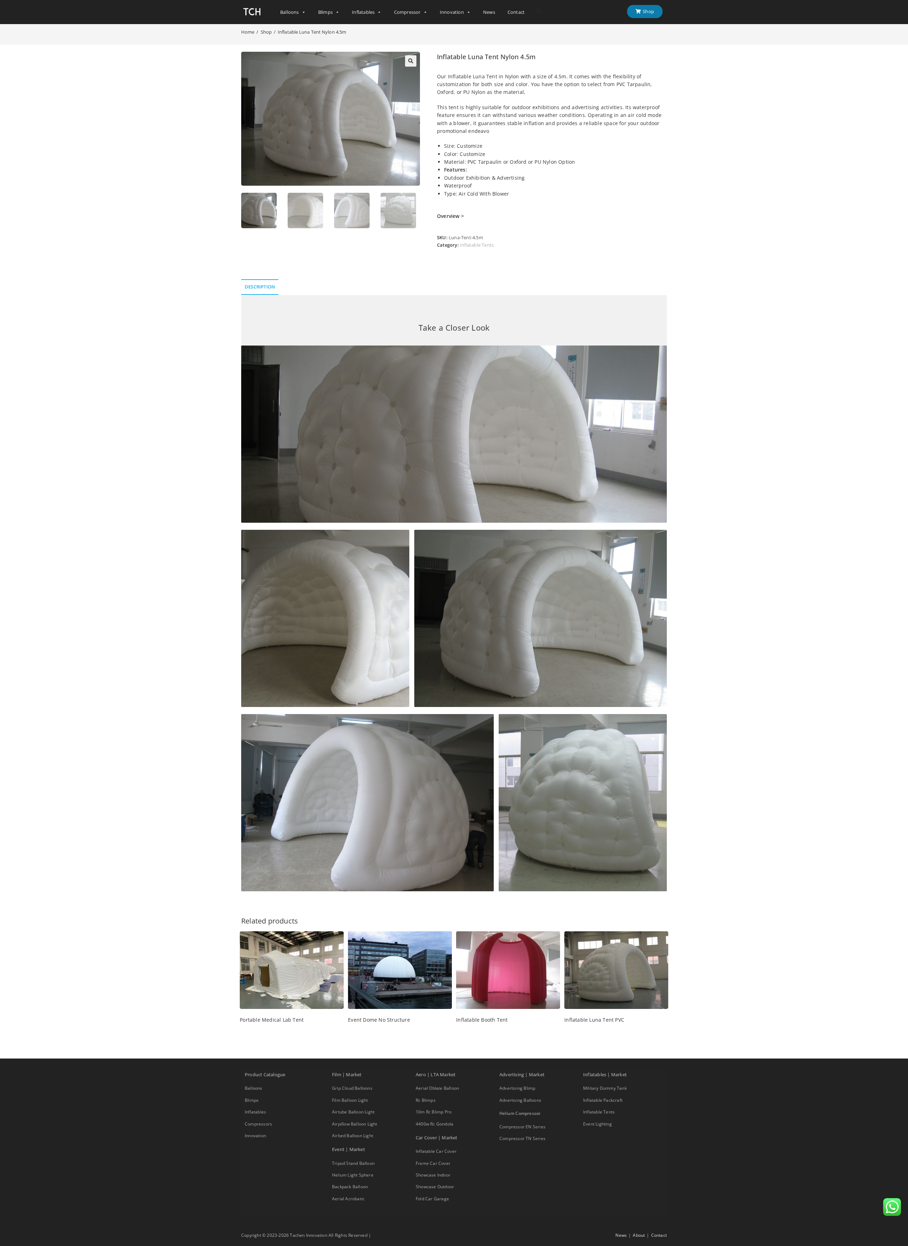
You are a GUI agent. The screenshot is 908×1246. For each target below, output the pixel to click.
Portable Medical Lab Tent (272, 1019)
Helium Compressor (520, 1113)
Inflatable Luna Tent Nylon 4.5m (312, 32)
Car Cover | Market (437, 1137)
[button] (410, 61)
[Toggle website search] (539, 11)
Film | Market (347, 1074)
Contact (516, 12)
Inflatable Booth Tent (482, 1019)
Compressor (407, 12)
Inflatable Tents (477, 245)
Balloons (289, 12)
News (489, 12)
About (639, 1235)
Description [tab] (260, 287)
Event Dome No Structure (379, 1019)
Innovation (452, 12)
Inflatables (363, 12)
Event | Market (348, 1149)
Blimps (325, 12)
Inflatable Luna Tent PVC (594, 1019)
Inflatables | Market (605, 1074)
